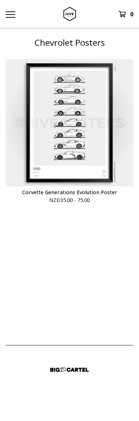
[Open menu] (10, 14)
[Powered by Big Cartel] (69, 370)
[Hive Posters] (69, 14)
